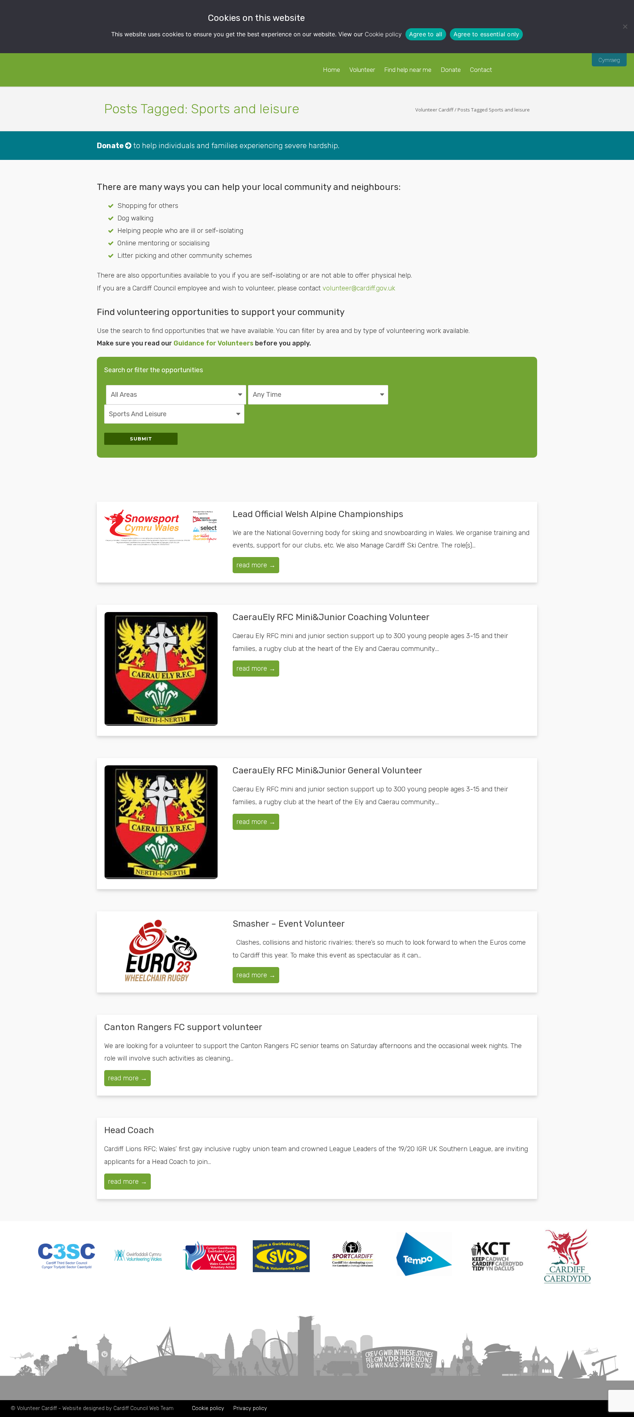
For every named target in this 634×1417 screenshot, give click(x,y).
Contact (481, 69)
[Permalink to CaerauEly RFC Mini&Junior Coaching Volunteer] (161, 669)
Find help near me (407, 69)
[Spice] (424, 1283)
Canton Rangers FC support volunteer (183, 1027)
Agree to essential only (486, 34)
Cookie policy (383, 34)
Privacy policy (250, 1408)
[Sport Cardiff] (352, 1277)
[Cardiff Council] (567, 1282)
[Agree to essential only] (624, 26)
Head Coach (129, 1130)
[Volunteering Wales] (138, 1263)
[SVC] (281, 1270)
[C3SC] (66, 1267)
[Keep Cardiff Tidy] (496, 1282)
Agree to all (425, 34)
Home (331, 69)
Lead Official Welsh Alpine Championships (318, 514)
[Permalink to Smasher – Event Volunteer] (161, 950)
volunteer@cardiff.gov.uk (359, 288)
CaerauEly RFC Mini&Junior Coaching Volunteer (331, 617)
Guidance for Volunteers (214, 343)
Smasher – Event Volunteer (289, 924)
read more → (256, 565)
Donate (451, 69)
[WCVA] (209, 1269)
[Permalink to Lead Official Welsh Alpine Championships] (161, 528)
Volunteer (362, 69)
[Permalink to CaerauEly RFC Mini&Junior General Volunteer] (161, 822)
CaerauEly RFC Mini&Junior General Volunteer (327, 770)
